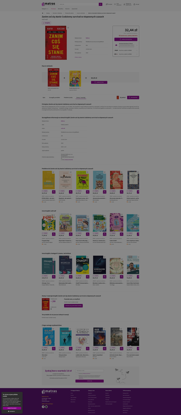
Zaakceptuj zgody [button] (12, 408)
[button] (12, 411)
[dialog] (12, 403)
